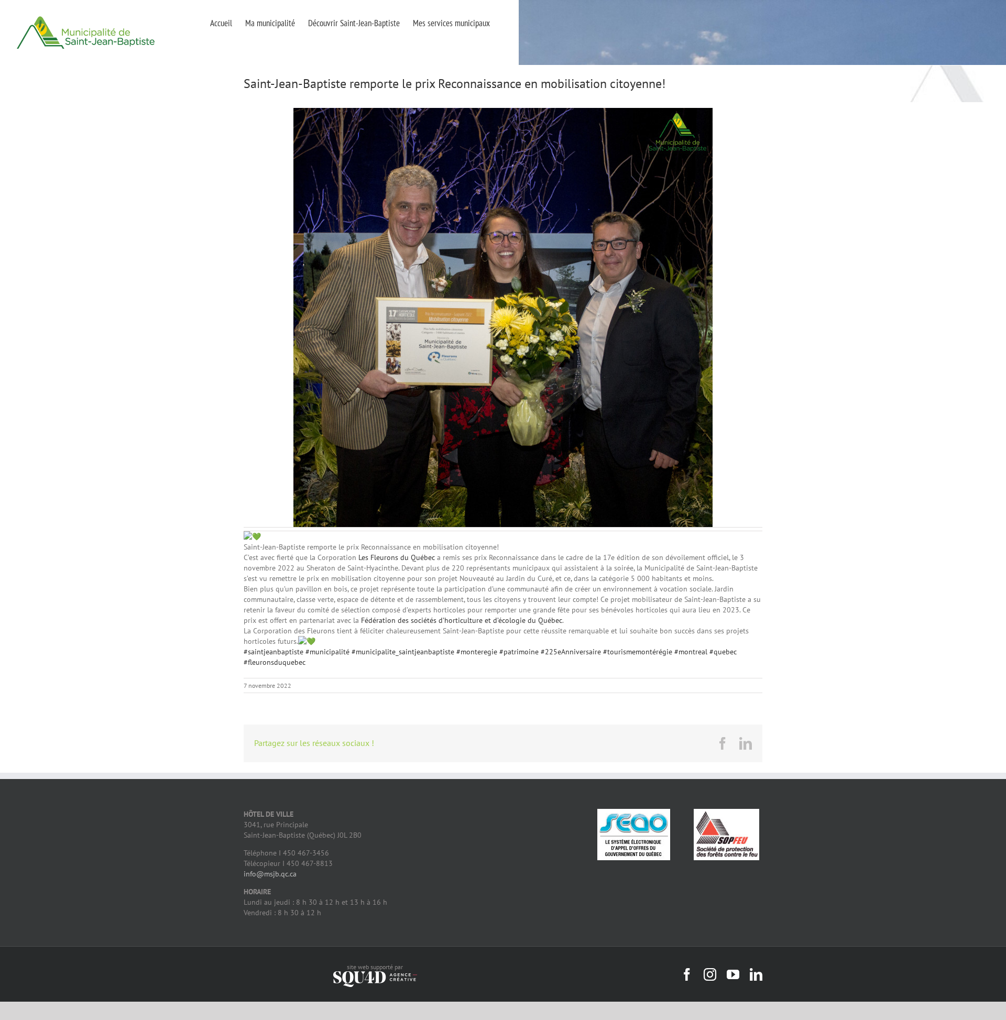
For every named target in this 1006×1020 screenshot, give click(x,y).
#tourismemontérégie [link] (637, 651)
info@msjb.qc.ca (270, 874)
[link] (396, 557)
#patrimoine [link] (519, 651)
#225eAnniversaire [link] (571, 651)
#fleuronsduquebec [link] (274, 662)
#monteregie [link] (476, 651)
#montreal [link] (690, 651)
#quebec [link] (723, 651)
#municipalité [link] (327, 651)
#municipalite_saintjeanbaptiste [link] (403, 651)
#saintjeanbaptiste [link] (273, 651)
